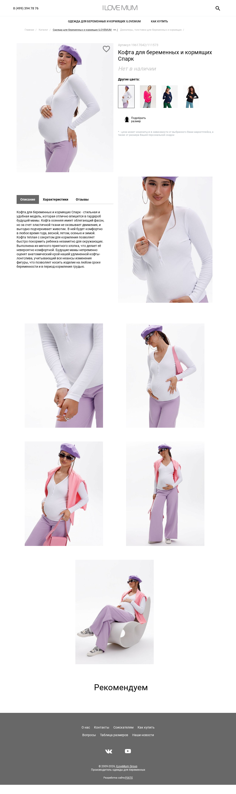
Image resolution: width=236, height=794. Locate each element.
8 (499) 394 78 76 (25, 8)
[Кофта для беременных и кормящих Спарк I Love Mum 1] (65, 110)
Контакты (101, 727)
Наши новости (143, 735)
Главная (29, 29)
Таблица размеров (114, 735)
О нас (86, 727)
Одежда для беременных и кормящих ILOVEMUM (104, 21)
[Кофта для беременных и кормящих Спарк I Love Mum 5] (64, 493)
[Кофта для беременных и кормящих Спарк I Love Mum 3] (64, 375)
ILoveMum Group (126, 766)
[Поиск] (216, 8)
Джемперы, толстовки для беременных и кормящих (151, 29)
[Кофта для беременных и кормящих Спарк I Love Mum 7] (114, 612)
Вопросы (89, 735)
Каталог (43, 29)
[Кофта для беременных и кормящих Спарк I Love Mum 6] (165, 493)
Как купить (159, 21)
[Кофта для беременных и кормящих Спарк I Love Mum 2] (165, 240)
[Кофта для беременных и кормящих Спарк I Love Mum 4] (165, 375)
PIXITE (129, 777)
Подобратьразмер (138, 119)
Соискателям (123, 727)
